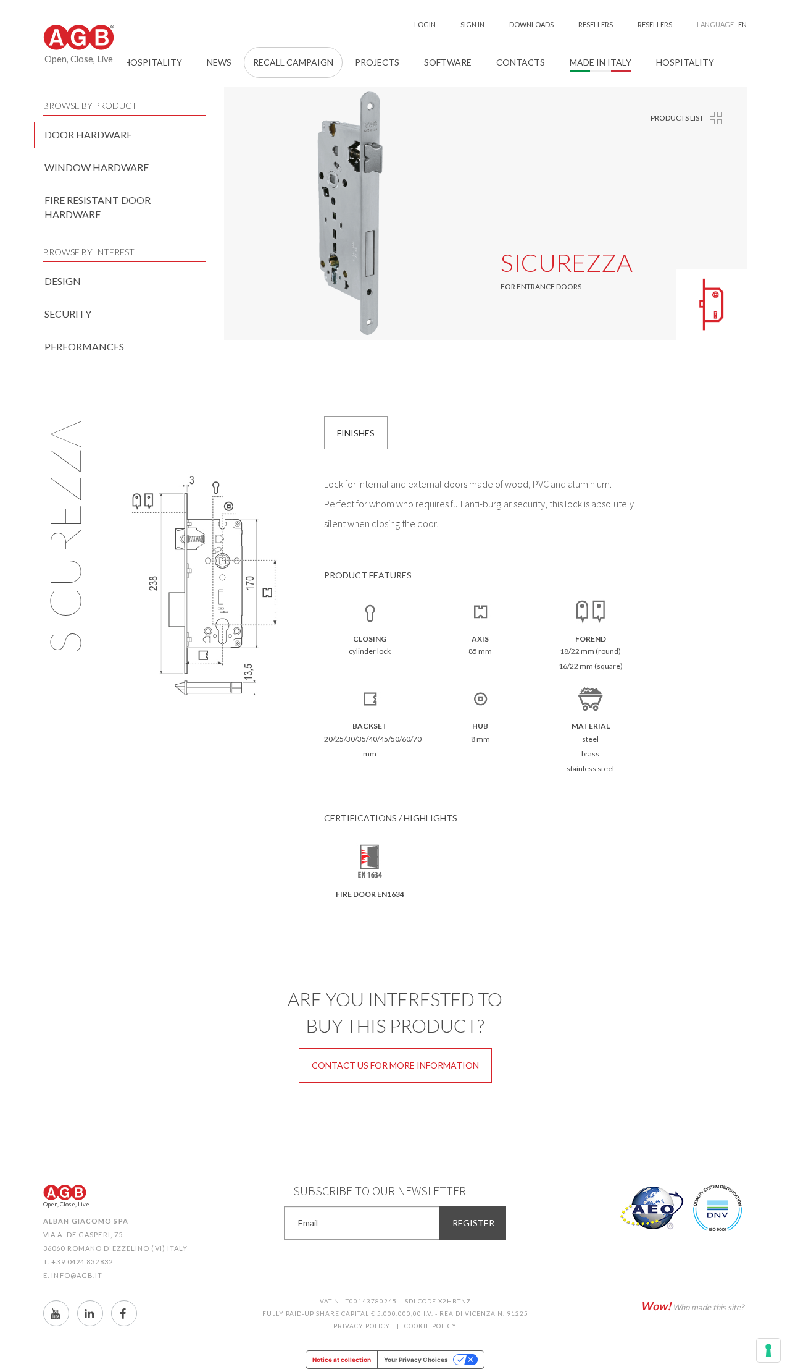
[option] (350, 213)
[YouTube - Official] (56, 1313)
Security (67, 314)
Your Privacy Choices (416, 1359)
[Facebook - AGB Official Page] (124, 1313)
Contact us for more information (395, 1065)
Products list (677, 117)
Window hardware (96, 167)
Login (425, 24)
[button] (520, 62)
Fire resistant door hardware (97, 207)
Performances (84, 346)
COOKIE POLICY (430, 1325)
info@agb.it (76, 1275)
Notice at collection (341, 1359)
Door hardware (88, 134)
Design (62, 281)
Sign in (472, 24)
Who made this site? (692, 1306)
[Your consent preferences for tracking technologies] (768, 1350)
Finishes (356, 433)
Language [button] (722, 24)
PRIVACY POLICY (361, 1325)
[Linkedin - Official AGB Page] (90, 1313)
